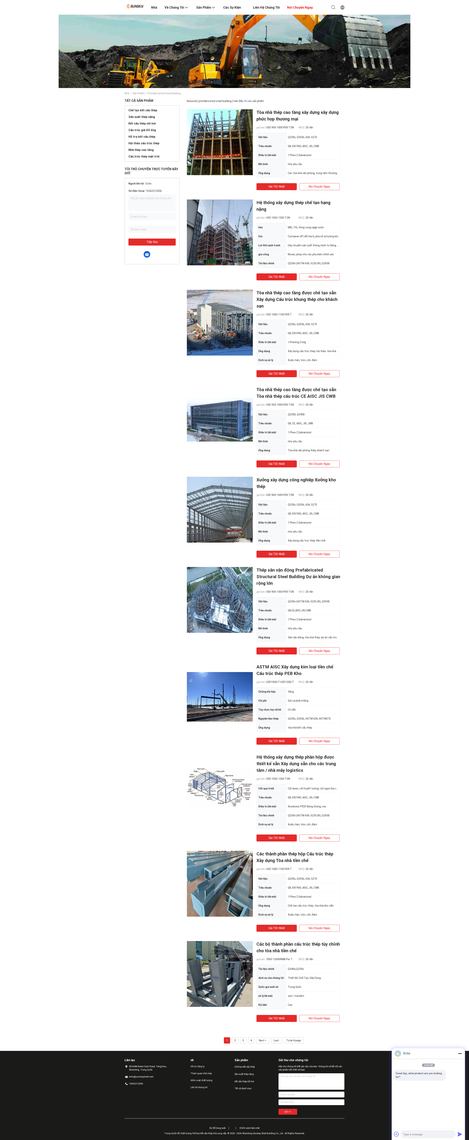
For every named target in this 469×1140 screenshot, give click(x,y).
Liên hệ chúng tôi (199, 1087)
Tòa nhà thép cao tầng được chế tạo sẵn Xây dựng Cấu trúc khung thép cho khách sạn (296, 299)
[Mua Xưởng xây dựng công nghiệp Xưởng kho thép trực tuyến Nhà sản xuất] (220, 509)
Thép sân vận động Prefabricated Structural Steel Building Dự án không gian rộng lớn (298, 577)
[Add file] (396, 1134)
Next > (262, 1040)
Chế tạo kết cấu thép (142, 110)
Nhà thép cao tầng (141, 150)
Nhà (127, 93)
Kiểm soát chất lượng (201, 1080)
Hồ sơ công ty (197, 1066)
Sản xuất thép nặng (141, 117)
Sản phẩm (139, 93)
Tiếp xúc (152, 242)
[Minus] (460, 1053)
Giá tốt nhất (277, 186)
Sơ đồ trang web (217, 1128)
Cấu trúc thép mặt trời (143, 156)
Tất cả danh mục (243, 1088)
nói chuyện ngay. (319, 186)
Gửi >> (288, 1111)
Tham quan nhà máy (201, 1073)
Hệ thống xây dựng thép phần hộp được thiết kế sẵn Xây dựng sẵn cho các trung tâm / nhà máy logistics (296, 764)
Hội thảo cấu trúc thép (143, 143)
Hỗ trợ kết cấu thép (141, 136)
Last (276, 1040)
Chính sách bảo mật (249, 1128)
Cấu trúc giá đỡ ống (142, 130)
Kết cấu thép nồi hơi (142, 123)
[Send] (460, 1134)
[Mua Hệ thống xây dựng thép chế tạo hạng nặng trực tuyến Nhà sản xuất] (220, 232)
